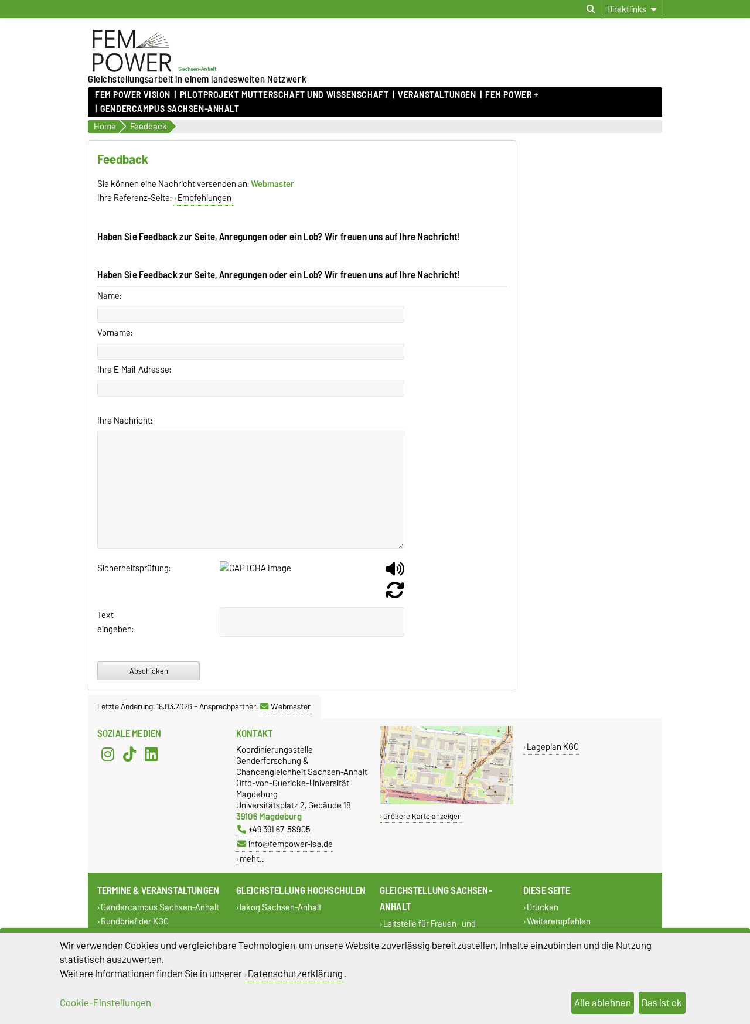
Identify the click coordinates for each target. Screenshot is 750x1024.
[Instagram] (107, 754)
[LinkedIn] (151, 754)
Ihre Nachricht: (124, 421)
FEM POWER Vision (133, 95)
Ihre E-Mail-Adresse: (134, 370)
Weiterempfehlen (559, 921)
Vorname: (114, 333)
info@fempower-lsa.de (290, 844)
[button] (395, 573)
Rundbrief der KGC (135, 921)
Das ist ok (662, 1003)
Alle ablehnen (602, 1003)
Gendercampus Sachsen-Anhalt (169, 109)
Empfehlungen (204, 198)
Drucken (542, 907)
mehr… (252, 858)
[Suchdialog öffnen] (591, 9)
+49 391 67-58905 (279, 829)
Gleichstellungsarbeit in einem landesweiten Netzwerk (197, 79)
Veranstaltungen (437, 95)
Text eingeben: (111, 622)
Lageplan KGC (553, 746)
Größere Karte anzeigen (422, 816)
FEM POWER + (511, 95)
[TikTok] (129, 754)
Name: (109, 296)
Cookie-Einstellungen (105, 1003)
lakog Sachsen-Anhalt (281, 907)
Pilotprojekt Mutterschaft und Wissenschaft (284, 95)
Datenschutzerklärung (295, 973)
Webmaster (291, 706)
